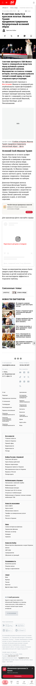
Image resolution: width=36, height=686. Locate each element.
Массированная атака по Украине (15, 469)
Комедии (8, 534)
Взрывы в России (10, 472)
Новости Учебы (10, 543)
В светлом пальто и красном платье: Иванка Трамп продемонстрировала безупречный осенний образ (26, 7)
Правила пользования (8, 410)
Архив (21, 419)
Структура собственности (23, 416)
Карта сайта (22, 422)
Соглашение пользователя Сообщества (23, 396)
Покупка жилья (9, 566)
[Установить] (18, 672)
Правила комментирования (24, 401)
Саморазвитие (9, 552)
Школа (7, 547)
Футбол (7, 579)
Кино (7, 524)
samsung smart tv (20, 630)
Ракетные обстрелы (11, 459)
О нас (3, 392)
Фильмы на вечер (10, 531)
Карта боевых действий (12, 462)
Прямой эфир (9, 443)
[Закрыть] (32, 668)
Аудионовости (9, 448)
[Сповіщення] (34, 2)
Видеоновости (9, 446)
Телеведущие (6, 404)
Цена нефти (9, 506)
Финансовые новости (11, 511)
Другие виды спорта (11, 587)
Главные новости (10, 438)
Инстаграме (7, 84)
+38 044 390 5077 (24, 365)
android (7, 625)
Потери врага (9, 474)
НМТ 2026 (8, 550)
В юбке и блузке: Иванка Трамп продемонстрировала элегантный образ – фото (17, 144)
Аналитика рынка (10, 563)
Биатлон (7, 584)
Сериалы (8, 536)
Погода (7, 451)
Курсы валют (9, 508)
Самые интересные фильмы (13, 527)
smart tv (7, 630)
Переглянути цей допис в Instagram (15, 244)
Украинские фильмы (11, 529)
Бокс (6, 577)
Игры (20, 425)
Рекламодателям (7, 407)
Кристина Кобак (11, 30)
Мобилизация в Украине (14, 480)
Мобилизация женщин (12, 488)
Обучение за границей (12, 555)
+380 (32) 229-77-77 (13, 656)
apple (20, 625)
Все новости (9, 436)
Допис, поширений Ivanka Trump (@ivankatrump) (18, 263)
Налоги (7, 515)
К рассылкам (11, 613)
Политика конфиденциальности (8, 414)
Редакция (5, 395)
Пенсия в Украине (10, 518)
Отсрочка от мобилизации (13, 493)
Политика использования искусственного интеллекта (6, 419)
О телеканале (6, 401)
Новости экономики (12, 503)
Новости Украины (10, 441)
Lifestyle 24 (5, 7)
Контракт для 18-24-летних (13, 490)
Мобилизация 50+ (10, 485)
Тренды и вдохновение (12, 568)
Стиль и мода (14, 7)
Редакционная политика (9, 398)
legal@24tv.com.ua (24, 658)
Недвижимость (10, 561)
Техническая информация (23, 405)
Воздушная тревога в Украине (14, 467)
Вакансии (22, 412)
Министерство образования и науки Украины (19, 545)
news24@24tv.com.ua (8, 365)
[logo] (12, 2)
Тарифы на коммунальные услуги (15, 513)
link (20, 372)
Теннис (7, 582)
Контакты (22, 409)
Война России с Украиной (14, 457)
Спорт (7, 575)
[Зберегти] (31, 35)
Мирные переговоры (11, 464)
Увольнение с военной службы (14, 483)
